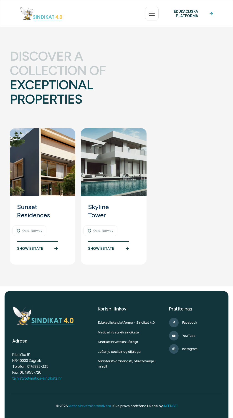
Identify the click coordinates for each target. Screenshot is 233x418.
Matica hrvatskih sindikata (118, 332)
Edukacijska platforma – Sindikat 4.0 (126, 322)
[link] (43, 162)
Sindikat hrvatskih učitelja (118, 341)
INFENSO (170, 405)
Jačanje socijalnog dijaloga (119, 351)
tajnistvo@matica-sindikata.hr (37, 378)
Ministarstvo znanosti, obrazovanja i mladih (126, 364)
